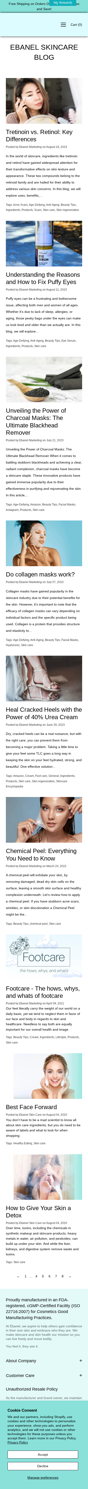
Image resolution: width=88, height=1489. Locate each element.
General (54, 776)
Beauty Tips (68, 204)
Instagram (12, 510)
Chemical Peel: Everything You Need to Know (41, 854)
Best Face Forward (31, 1107)
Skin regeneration (67, 210)
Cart (76, 24)
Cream (29, 776)
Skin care (49, 210)
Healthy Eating (22, 1143)
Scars (38, 210)
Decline (42, 1466)
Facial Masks (67, 504)
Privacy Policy (18, 1442)
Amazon (35, 504)
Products (27, 210)
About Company (21, 1360)
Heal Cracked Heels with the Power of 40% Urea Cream (44, 713)
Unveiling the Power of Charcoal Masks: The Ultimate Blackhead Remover (36, 421)
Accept (43, 1454)
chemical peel (39, 923)
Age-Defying (37, 204)
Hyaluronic (13, 645)
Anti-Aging (52, 204)
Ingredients (13, 210)
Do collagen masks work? (40, 574)
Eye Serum (68, 340)
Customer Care (20, 1375)
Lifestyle (61, 1037)
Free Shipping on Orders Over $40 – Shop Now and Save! (44, 6)
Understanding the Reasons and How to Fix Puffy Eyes (43, 278)
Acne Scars (20, 204)
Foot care (41, 776)
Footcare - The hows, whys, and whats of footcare (43, 992)
